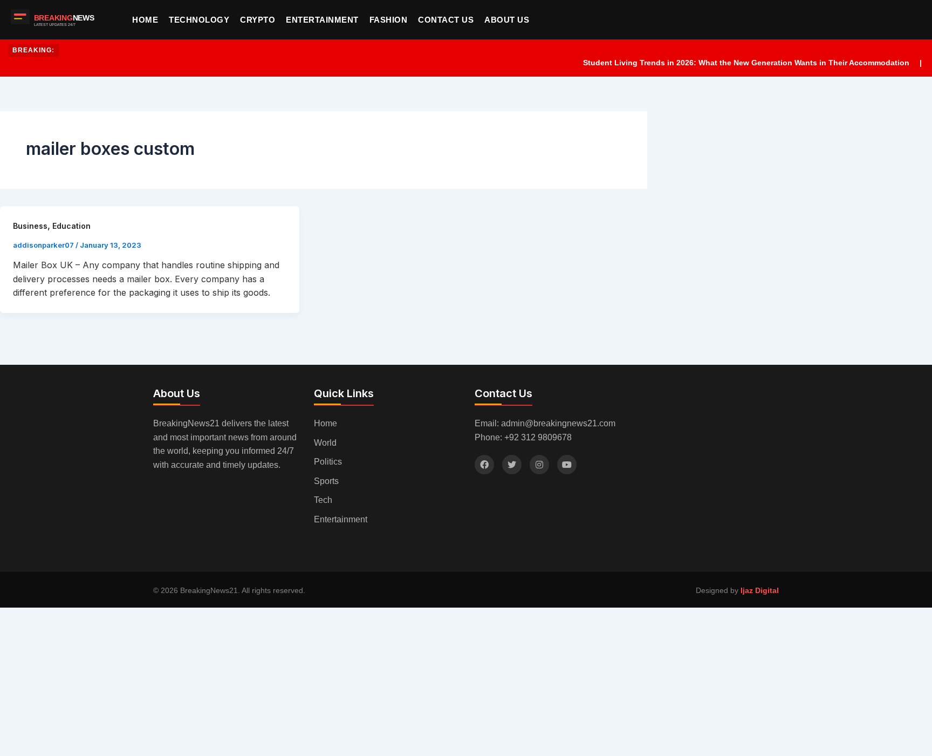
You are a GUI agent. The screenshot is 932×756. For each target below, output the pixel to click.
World (325, 442)
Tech (323, 500)
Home (145, 19)
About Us (506, 19)
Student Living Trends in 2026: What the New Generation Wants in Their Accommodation (736, 62)
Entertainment (322, 19)
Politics (328, 461)
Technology (199, 19)
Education (71, 225)
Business (30, 225)
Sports (326, 481)
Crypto (257, 19)
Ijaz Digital (760, 590)
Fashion (388, 19)
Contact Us (446, 19)
